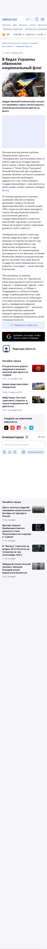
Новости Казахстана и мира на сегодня (19, 43)
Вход (43, 437)
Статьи (32, 25)
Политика (6, 25)
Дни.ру (5, 190)
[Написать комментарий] (23, 444)
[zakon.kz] (9, 19)
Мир (15, 25)
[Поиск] (36, 19)
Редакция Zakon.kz (24, 46)
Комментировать (35, 452)
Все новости (7, 46)
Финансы (23, 25)
